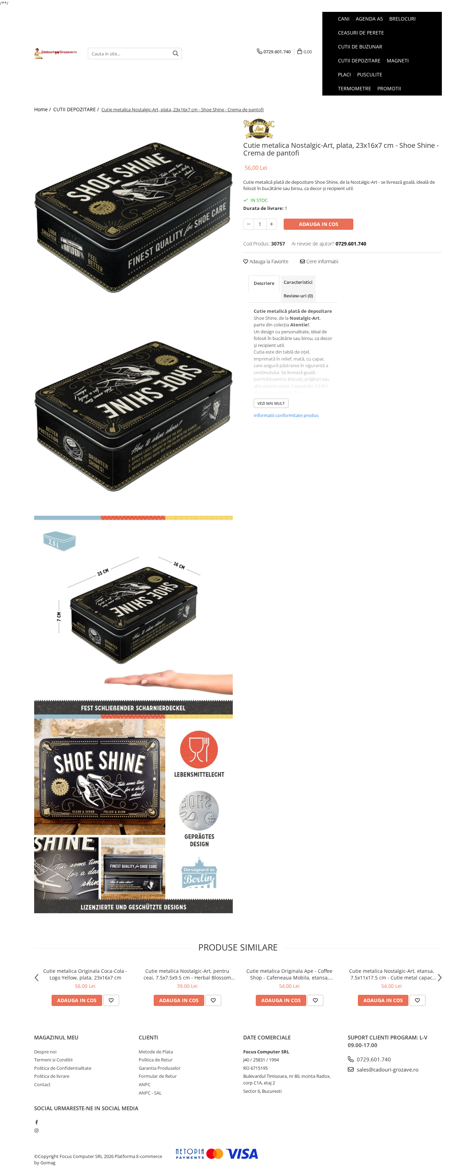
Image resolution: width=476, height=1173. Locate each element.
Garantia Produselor (160, 1068)
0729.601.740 (373, 1059)
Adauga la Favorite (268, 261)
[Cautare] (175, 53)
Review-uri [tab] (298, 296)
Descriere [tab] (264, 283)
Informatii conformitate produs (286, 415)
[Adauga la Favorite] (111, 1000)
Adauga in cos (318, 224)
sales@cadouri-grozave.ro (387, 1069)
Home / (43, 109)
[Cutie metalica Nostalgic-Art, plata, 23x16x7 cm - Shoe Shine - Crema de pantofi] (133, 217)
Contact (42, 1084)
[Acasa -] (55, 53)
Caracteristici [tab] (298, 282)
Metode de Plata (156, 1052)
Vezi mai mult (271, 403)
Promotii (389, 88)
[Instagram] (36, 1130)
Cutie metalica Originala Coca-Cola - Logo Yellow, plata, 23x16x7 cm (85, 974)
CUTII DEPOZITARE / (76, 109)
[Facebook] (36, 1122)
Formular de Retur (158, 1076)
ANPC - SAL (150, 1093)
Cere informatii (321, 261)
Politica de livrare (51, 1076)
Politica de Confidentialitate (62, 1068)
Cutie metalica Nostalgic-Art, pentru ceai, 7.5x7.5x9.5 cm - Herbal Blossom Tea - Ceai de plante (187, 974)
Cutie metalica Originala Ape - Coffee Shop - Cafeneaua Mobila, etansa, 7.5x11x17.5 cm (289, 974)
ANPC (145, 1084)
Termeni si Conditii (53, 1060)
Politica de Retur (155, 1060)
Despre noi (45, 1052)
